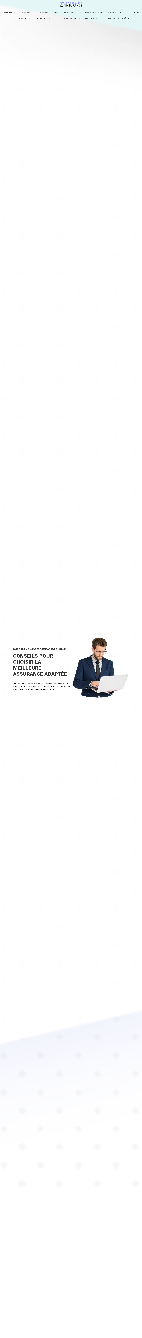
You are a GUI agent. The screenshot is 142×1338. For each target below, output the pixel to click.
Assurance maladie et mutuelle (47, 15)
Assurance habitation (24, 15)
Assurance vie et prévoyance (93, 15)
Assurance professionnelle (71, 15)
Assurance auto (9, 15)
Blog (136, 13)
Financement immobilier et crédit (118, 15)
